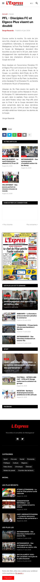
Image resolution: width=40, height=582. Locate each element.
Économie (30, 459)
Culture (15, 463)
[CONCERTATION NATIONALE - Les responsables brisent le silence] (8, 504)
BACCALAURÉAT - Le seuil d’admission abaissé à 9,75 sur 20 (10, 161)
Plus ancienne (32, 224)
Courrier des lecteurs (25, 470)
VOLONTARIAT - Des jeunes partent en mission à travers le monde (9, 188)
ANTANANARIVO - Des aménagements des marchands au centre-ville (27, 545)
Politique (7, 463)
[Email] (24, 135)
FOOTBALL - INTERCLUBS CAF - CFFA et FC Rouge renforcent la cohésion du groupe (26, 380)
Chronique (19, 467)
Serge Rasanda (8, 30)
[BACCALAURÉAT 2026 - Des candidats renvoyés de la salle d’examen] (8, 558)
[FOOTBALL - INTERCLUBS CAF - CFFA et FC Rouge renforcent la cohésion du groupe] (8, 380)
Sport (6, 459)
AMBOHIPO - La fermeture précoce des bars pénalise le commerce (27, 316)
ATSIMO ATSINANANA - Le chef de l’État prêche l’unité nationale (27, 491)
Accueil (4, 14)
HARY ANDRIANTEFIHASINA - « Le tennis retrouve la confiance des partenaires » (27, 516)
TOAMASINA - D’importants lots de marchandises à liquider (27, 327)
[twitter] (22, 439)
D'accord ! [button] (8, 578)
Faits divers (8, 467)
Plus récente (7, 224)
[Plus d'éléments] (29, 135)
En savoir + (19, 573)
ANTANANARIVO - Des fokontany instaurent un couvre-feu (26, 338)
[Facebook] (4, 135)
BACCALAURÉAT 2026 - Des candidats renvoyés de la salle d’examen (27, 556)
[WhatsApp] (14, 135)
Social (11, 14)
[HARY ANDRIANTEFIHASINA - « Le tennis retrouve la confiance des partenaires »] (8, 517)
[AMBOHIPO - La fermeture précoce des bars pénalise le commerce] (8, 317)
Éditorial (29, 467)
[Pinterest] (19, 135)
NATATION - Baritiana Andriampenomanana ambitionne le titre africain (27, 393)
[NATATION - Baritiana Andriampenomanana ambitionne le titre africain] (8, 394)
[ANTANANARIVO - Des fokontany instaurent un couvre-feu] (8, 340)
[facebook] (17, 439)
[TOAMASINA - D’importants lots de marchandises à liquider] (8, 328)
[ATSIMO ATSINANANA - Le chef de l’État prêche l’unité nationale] (8, 492)
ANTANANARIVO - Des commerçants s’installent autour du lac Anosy (29, 162)
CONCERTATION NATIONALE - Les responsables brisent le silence (26, 504)
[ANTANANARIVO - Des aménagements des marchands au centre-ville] (8, 546)
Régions (24, 463)
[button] (3, 3)
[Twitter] (9, 135)
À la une (14, 459)
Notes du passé (9, 470)
